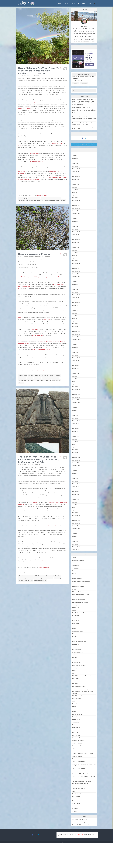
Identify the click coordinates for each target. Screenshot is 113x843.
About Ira (65, 3)
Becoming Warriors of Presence (34, 253)
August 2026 (75, 153)
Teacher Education (77, 743)
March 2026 (75, 166)
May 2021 (74, 318)
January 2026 (75, 171)
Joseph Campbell (43, 578)
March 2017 (75, 449)
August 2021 (75, 310)
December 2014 (76, 520)
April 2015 (75, 510)
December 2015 (76, 489)
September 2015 (76, 497)
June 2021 (74, 315)
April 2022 (75, 289)
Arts (73, 563)
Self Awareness (76, 735)
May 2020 (74, 350)
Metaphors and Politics (31, 200)
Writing (74, 811)
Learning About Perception (79, 660)
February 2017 (76, 452)
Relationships (76, 727)
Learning (74, 657)
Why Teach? (75, 808)
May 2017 (74, 444)
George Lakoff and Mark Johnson (48, 198)
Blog (79, 3)
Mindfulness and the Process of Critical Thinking (82, 692)
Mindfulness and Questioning (80, 689)
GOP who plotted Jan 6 (44, 349)
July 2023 (74, 250)
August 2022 (75, 279)
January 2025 (75, 203)
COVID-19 (74, 573)
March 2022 (75, 292)
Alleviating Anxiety (23, 575)
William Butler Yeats (24, 259)
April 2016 (75, 478)
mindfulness (50, 578)
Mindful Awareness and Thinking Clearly (83, 675)
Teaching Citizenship (78, 751)
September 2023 (76, 245)
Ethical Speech (76, 615)
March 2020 (75, 355)
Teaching (74, 748)
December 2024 (76, 205)
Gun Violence (75, 626)
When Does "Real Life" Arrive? (80, 806)
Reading (74, 724)
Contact (89, 3)
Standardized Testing (78, 740)
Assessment (75, 565)
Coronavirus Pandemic (33, 375)
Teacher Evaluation (77, 745)
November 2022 (76, 271)
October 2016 (75, 462)
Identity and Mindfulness (79, 641)
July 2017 (74, 439)
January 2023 (75, 266)
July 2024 (74, 218)
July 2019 (74, 376)
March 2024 (75, 229)
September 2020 (76, 339)
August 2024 (75, 216)
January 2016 (75, 486)
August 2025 (75, 184)
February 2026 (76, 168)
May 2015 (74, 507)
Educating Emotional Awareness (80, 591)
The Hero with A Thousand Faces (50, 526)
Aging (74, 557)
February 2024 (76, 231)
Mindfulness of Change (78, 695)
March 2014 (75, 544)
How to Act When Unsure (55, 375)
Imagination (75, 644)
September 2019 (76, 371)
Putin (33, 349)
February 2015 (76, 515)
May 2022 (74, 287)
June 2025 (75, 189)
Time (73, 791)
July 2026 (74, 155)
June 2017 (75, 441)
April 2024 (75, 226)
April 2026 (75, 163)
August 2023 (75, 247)
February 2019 (76, 389)
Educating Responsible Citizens (80, 594)
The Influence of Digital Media (80, 786)
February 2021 (76, 326)
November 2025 (76, 176)
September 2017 (76, 434)
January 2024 (75, 234)
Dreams (74, 589)
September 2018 (76, 402)
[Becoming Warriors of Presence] (42, 228)
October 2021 (75, 305)
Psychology (75, 716)
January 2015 (75, 518)
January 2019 (75, 392)
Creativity (26, 464)
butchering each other (56, 143)
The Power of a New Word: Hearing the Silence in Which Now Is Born (82, 123)
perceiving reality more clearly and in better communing (44, 102)
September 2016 (76, 465)
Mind (73, 673)
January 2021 (75, 329)
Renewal (74, 730)
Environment (75, 607)
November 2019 (76, 365)
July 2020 (74, 344)
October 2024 (75, 210)
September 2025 (76, 182)
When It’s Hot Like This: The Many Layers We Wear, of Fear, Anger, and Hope (83, 127)
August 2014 (75, 531)
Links (83, 3)
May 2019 (74, 381)
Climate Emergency (23, 198)
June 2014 (74, 536)
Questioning (75, 722)
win (30, 153)
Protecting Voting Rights (24, 380)
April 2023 (75, 258)
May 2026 (74, 161)
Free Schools (75, 620)
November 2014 (76, 523)
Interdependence (22, 377)
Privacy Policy (79, 834)
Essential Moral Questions (79, 612)
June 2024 (75, 221)
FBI (27, 167)
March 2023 (75, 260)
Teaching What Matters (78, 768)
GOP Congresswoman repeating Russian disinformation (48, 277)
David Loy (21, 317)
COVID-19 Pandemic (38, 575)
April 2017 (75, 447)
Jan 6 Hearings (22, 200)
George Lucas (43, 560)
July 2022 (74, 281)
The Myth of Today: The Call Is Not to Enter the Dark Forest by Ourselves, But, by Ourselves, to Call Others (38, 459)
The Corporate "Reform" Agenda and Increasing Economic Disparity (81, 782)
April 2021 (75, 321)
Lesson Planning (76, 662)
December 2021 (76, 300)
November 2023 (76, 239)
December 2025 (76, 174)
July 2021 (74, 313)
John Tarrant (35, 578)
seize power (35, 153)
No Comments (36, 75)
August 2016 (75, 468)
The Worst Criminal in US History (26, 580)
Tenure (74, 779)
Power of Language (77, 714)
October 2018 (75, 399)
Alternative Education (78, 560)
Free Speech (75, 623)
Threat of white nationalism (40, 580)
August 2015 (75, 499)
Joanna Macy (30, 377)
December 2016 (76, 457)
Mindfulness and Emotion (79, 686)
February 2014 (76, 546)
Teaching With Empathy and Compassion (83, 771)
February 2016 (76, 483)
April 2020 (75, 352)
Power (74, 711)
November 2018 (76, 397)
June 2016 (74, 473)
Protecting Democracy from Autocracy (50, 377)
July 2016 (74, 470)
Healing (74, 628)
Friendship (52, 575)
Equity (74, 610)
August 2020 (75, 342)
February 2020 (76, 357)
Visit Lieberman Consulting (79, 819)
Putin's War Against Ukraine (37, 380)
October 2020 (75, 336)
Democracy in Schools (78, 586)
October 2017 (75, 431)
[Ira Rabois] (26, 3)
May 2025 (74, 192)
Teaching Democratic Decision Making (82, 753)
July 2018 (74, 407)
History (74, 633)
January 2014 (75, 549)
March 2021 (75, 323)
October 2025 (75, 179)
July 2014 (74, 533)
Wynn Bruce (46, 319)
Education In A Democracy (79, 599)
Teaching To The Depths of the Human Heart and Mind (84, 764)
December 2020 (76, 331)
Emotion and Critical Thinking (80, 602)
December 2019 (76, 363)
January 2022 (75, 297)
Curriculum (75, 584)
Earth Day (46, 375)
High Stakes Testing (77, 631)
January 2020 (75, 360)
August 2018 (75, 405)
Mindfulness (38, 256)
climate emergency (37, 335)
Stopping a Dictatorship (61, 200)
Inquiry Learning (76, 647)
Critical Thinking (77, 578)
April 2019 (75, 384)
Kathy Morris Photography (79, 822)
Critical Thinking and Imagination (81, 581)
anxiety (35, 502)
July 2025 (74, 187)
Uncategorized (27, 75)
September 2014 (76, 528)
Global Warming (22, 578)
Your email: (75, 78)
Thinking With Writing (78, 788)
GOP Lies (58, 198)
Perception (75, 703)
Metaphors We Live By (24, 108)
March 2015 (75, 512)
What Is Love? (76, 803)
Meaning (74, 668)
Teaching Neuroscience (78, 758)
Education (75, 597)
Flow (73, 618)
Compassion (27, 256)
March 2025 (75, 197)
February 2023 (76, 263)
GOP (19, 145)
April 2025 (75, 195)
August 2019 (75, 373)
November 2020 (76, 334)
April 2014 (75, 541)
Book (73, 3)
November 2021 (76, 302)
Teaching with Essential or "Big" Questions (83, 773)
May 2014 (74, 539)
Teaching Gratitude (77, 756)
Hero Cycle (29, 578)
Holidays (74, 636)
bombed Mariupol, (24, 277)
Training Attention (77, 793)
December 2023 (76, 237)
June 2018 (74, 410)
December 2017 (76, 426)
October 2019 (75, 368)
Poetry (74, 706)
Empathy (74, 605)
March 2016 (75, 481)
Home (59, 3)
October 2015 (75, 494)
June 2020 (75, 347)
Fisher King (45, 575)
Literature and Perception (79, 665)
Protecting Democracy (50, 200)
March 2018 (75, 418)
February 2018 (76, 420)
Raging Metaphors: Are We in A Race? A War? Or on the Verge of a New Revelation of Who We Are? (38, 70)
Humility (74, 639)
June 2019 (74, 378)
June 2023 (75, 252)
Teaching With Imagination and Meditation (83, 776)
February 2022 (76, 294)
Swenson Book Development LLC (80, 824)
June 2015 (74, 504)
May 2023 (74, 255)
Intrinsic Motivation (77, 652)
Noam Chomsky (40, 200)
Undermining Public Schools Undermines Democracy (83, 799)
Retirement (75, 732)
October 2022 (75, 273)
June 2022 (75, 284)
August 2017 (75, 436)
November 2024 (76, 208)
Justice (74, 654)
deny (19, 288)
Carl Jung (31, 575)
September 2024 (76, 213)
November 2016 (76, 460)
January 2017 (75, 455)
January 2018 (75, 423)
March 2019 (75, 386)
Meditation (32, 256)
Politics (31, 464)
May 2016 (74, 476)
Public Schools (76, 719)
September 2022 (76, 276)
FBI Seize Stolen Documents (34, 198)
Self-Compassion (76, 737)
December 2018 (76, 394)
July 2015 (74, 502)
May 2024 (74, 224)
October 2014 (75, 525)
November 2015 (76, 491)
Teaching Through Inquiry (79, 761)
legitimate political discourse (37, 161)
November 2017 (76, 428)
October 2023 (75, 242)
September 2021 (76, 308)
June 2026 (75, 158)
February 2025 (76, 200)
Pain (73, 701)
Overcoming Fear (76, 698)
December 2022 (76, 268)
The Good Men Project (41, 195)
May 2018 (74, 413)
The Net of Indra (47, 380)
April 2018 (75, 415)
